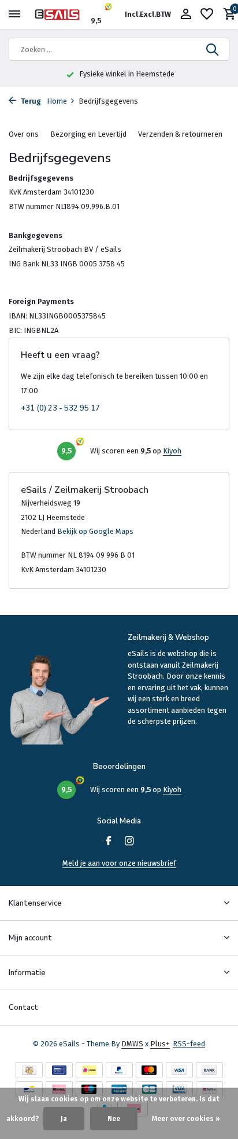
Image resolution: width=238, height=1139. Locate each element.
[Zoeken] (213, 49)
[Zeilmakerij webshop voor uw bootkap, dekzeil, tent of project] (61, 14)
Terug (30, 101)
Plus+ (160, 1043)
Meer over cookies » (186, 1119)
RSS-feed (189, 1043)
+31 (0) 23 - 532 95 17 (60, 408)
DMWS (132, 1043)
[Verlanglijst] (206, 14)
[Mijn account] (185, 14)
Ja (64, 1119)
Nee (113, 1119)
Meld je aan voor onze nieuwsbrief (119, 863)
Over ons (24, 134)
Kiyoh (172, 450)
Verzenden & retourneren (180, 134)
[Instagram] (129, 842)
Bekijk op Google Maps (95, 531)
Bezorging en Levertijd (88, 134)
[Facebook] (108, 842)
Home (57, 101)
